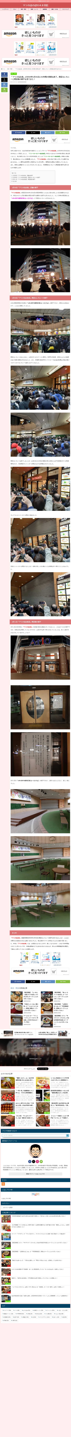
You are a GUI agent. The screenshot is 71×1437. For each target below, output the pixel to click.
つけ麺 (49, 1313)
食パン (56, 1317)
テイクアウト (45, 1317)
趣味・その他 (55, 9)
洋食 (30, 1313)
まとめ (15, 181)
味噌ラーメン (38, 1310)
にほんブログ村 (6, 1198)
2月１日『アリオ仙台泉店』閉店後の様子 (24, 179)
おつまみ (26, 1310)
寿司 (15, 1320)
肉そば (39, 1313)
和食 (6, 1320)
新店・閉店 (23, 9)
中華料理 (20, 1313)
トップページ (5, 9)
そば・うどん (62, 1310)
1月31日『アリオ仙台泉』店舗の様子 (23, 175)
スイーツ (7, 1310)
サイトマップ (65, 9)
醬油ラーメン (8, 1313)
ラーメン (50, 1310)
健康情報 (45, 9)
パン (17, 1310)
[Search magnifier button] (67, 1135)
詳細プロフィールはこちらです (35, 1173)
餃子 (16, 1317)
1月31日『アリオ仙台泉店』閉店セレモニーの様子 (26, 177)
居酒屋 (7, 1317)
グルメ (14, 9)
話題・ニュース (34, 9)
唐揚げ (26, 1317)
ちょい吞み (59, 1313)
